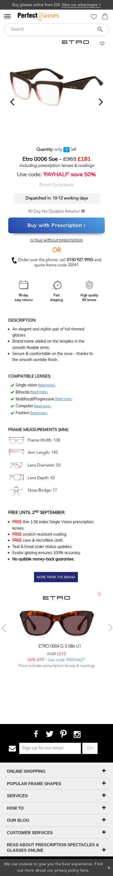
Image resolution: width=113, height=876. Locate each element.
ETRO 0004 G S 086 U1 (59, 646)
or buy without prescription (56, 240)
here (84, 870)
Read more (46, 385)
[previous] (13, 102)
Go (90, 748)
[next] (100, 102)
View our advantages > (81, 5)
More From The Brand (56, 577)
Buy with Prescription (54, 225)
